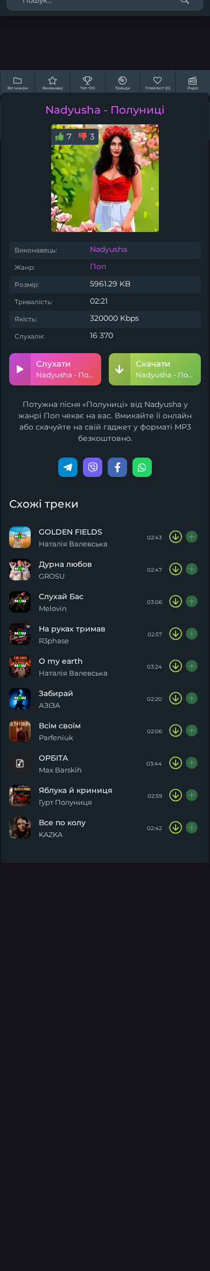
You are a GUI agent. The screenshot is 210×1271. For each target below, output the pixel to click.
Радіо (192, 88)
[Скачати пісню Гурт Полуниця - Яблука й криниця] (175, 796)
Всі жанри (18, 88)
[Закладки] (192, 537)
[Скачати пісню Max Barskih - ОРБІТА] (175, 763)
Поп (98, 266)
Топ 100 (87, 88)
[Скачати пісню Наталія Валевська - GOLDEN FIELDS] (175, 537)
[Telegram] (68, 467)
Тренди (122, 88)
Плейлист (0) (157, 88)
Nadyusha (108, 249)
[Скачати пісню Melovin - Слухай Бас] (175, 602)
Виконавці (53, 88)
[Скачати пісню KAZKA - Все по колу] (175, 828)
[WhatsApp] (142, 467)
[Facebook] (117, 467)
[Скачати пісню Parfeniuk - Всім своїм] (175, 731)
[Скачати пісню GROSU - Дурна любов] (175, 569)
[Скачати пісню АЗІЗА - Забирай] (175, 699)
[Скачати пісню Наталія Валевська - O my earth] (175, 666)
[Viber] (92, 467)
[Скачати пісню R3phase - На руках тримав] (175, 634)
